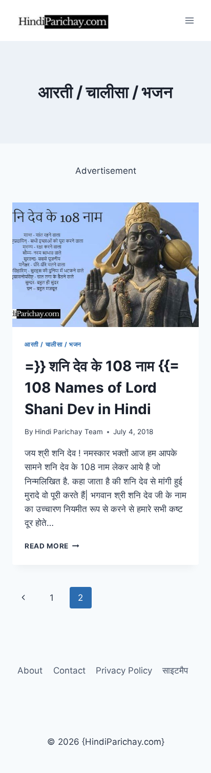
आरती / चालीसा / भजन (53, 344)
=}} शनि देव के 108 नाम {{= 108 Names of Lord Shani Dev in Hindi (102, 387)
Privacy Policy (124, 670)
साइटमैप (175, 670)
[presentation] (105, 264)
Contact (69, 670)
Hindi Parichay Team (69, 432)
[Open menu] (189, 20)
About (30, 670)
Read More (52, 546)
